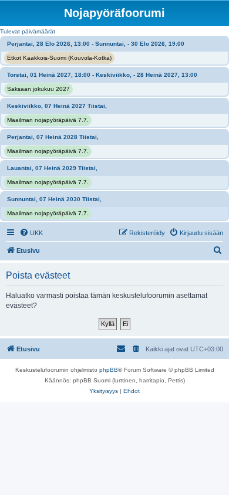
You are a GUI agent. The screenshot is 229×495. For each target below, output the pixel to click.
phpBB (108, 370)
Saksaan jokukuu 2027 (38, 89)
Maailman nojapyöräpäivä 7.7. (48, 120)
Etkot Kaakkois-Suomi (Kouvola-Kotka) (59, 58)
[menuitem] (31, 233)
